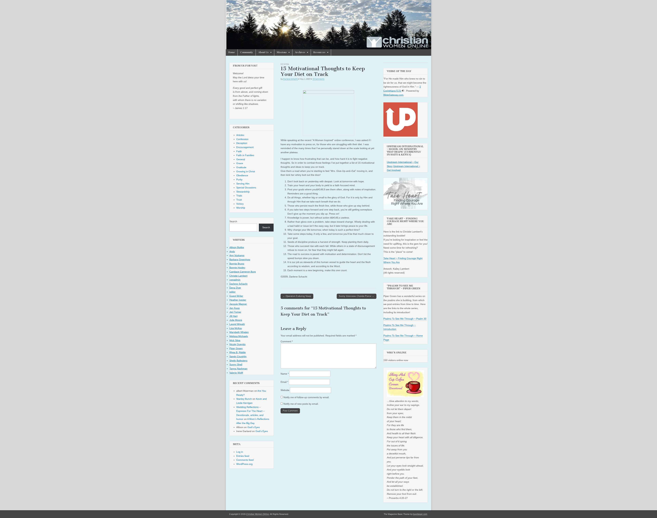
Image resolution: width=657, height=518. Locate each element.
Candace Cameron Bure (242, 271)
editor (232, 291)
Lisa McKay (235, 328)
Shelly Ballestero (238, 360)
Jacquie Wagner (238, 304)
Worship (240, 207)
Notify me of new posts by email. (301, 403)
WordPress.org (244, 464)
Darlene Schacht (290, 79)
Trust (239, 199)
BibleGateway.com (393, 95)
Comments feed (245, 460)
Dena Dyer (235, 287)
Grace (239, 163)
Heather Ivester (237, 299)
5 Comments (318, 79)
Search (233, 221)
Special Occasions (246, 187)
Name (285, 373)
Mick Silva (234, 340)
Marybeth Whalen (239, 332)
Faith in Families (245, 155)
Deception (241, 143)
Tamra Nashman (238, 368)
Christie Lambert (238, 275)
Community (246, 52)
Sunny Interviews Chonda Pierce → (356, 296)
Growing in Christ (245, 171)
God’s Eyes (253, 427)
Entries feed (242, 456)
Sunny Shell (235, 364)
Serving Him (242, 183)
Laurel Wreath (237, 324)
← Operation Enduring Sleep (297, 296)
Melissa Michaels (238, 336)
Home (231, 52)
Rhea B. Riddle (237, 352)
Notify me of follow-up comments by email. (306, 397)
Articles (240, 135)
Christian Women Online (257, 514)
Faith (239, 151)
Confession (242, 139)
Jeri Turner (235, 312)
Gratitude (241, 167)
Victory (240, 203)
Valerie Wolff (236, 372)
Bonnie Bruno (236, 263)
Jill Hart (233, 316)
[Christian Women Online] (328, 24)
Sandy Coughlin (238, 356)
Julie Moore (235, 320)
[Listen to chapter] (403, 90)
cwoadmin (234, 279)
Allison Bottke (236, 247)
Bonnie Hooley (237, 267)
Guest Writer (236, 296)
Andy (232, 251)
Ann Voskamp (236, 255)
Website (285, 390)
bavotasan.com (420, 514)
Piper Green (236, 348)
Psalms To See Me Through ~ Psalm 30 (404, 318)
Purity (239, 179)
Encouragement (245, 147)
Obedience (242, 175)
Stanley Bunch (244, 398)
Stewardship (243, 191)
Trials (239, 195)
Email (284, 382)
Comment (287, 341)
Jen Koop (234, 308)
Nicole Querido (237, 344)
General (285, 64)
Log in (239, 451)
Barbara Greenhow (239, 259)
